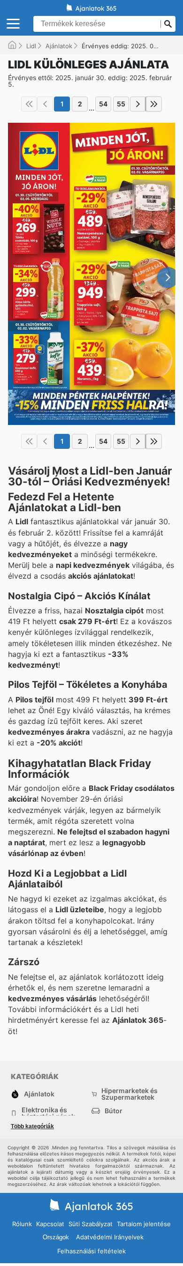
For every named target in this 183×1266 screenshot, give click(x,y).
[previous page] (45, 104)
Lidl (31, 46)
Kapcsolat (50, 1224)
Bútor (113, 1111)
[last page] (154, 104)
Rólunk (22, 1224)
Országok (56, 1237)
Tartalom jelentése (144, 1224)
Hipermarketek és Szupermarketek (129, 1094)
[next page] (138, 104)
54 (103, 104)
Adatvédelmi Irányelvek (110, 1237)
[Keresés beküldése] (167, 23)
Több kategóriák (32, 1126)
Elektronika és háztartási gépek (48, 1113)
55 (121, 104)
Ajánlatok (59, 46)
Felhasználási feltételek (91, 1251)
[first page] (29, 104)
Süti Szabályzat (91, 1224)
